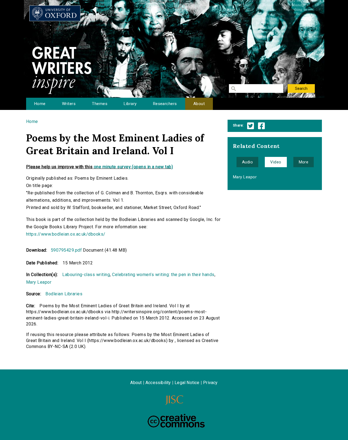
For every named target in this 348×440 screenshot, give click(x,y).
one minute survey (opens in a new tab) (133, 166)
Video (275, 162)
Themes (99, 103)
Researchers (165, 103)
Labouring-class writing (86, 274)
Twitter (250, 125)
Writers (69, 103)
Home (40, 103)
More (304, 162)
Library (130, 103)
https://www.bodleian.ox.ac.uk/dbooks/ (65, 234)
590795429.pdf (66, 250)
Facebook (261, 125)
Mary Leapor (38, 282)
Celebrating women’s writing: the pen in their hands (163, 274)
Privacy (210, 382)
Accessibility (158, 382)
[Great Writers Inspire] (54, 13)
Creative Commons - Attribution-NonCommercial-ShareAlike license (176, 421)
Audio (247, 162)
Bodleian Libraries (63, 293)
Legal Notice (187, 382)
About (199, 103)
